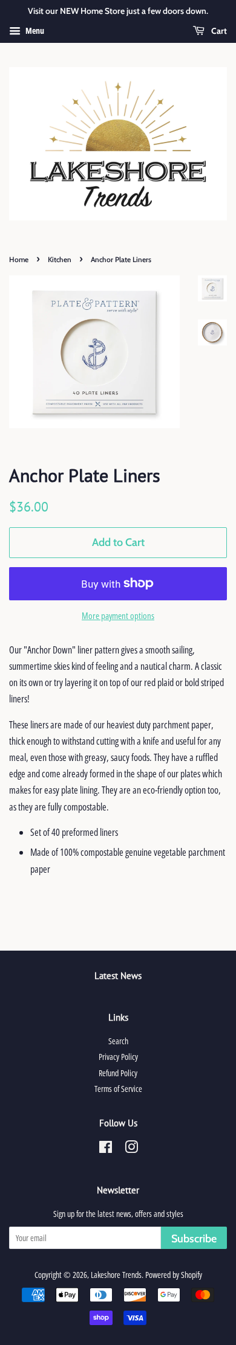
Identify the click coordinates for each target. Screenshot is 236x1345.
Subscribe (194, 1238)
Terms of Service (118, 1088)
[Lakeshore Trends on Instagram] (131, 1149)
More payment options (118, 615)
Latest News (118, 975)
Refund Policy (118, 1073)
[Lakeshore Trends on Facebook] (106, 1149)
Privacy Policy (118, 1056)
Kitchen (59, 259)
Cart (218, 30)
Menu (34, 30)
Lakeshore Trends (116, 1274)
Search (118, 1041)
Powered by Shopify (173, 1274)
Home (18, 259)
